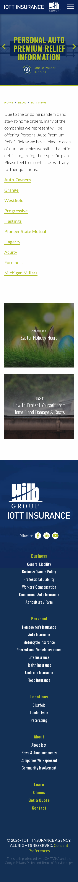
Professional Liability (39, 579)
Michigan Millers (20, 272)
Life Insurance (39, 657)
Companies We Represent (39, 760)
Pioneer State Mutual (25, 231)
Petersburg (39, 720)
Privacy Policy (25, 863)
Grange (11, 189)
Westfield (14, 200)
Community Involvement (39, 768)
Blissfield (39, 705)
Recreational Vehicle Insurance (39, 649)
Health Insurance (39, 665)
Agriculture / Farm (39, 602)
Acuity (10, 252)
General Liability (39, 564)
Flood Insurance (39, 680)
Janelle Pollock (44, 68)
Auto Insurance (39, 634)
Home (8, 102)
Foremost (13, 262)
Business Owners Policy (39, 571)
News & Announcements (39, 752)
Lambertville (39, 712)
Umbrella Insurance (39, 672)
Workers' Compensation (39, 587)
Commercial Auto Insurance (39, 594)
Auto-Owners (17, 179)
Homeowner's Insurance (39, 627)
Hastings (13, 221)
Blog (22, 102)
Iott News (39, 102)
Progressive (16, 210)
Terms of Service (53, 863)
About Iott (39, 745)
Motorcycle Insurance (39, 642)
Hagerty (12, 241)
